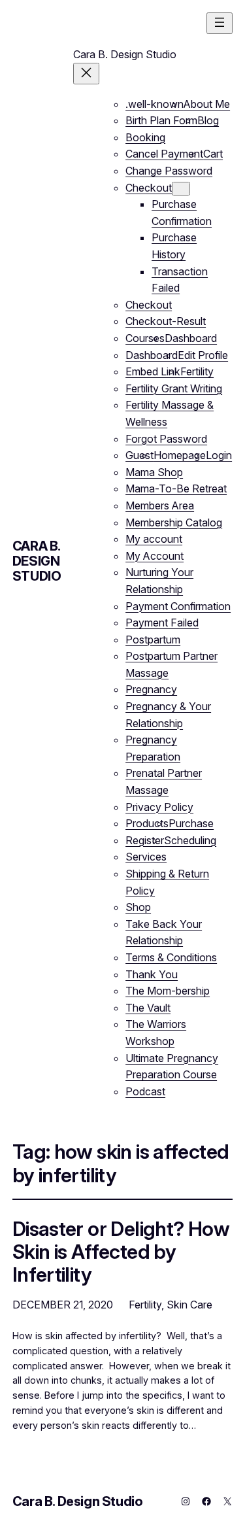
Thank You (151, 974)
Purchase (191, 823)
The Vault (148, 1007)
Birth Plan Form (161, 120)
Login (219, 455)
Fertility (197, 371)
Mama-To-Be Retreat (176, 488)
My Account (154, 555)
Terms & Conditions (171, 957)
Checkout (148, 187)
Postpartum (152, 639)
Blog (208, 120)
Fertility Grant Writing (173, 388)
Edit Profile (203, 355)
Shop (138, 907)
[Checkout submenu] (181, 189)
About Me (207, 104)
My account (153, 538)
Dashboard (191, 338)
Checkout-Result (165, 321)
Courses (145, 338)
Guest (139, 455)
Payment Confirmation (178, 606)
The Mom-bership (167, 990)
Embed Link (152, 371)
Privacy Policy (159, 806)
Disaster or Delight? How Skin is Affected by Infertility (120, 1251)
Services (146, 856)
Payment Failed (162, 622)
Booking (145, 137)
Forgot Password (166, 438)
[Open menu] (219, 23)
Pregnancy (151, 689)
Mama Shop (154, 472)
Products (147, 823)
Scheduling (190, 840)
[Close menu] (86, 73)
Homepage (180, 455)
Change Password (168, 170)
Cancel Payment (164, 153)
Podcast (145, 1091)
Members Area (159, 505)
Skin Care (189, 1304)
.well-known (154, 104)
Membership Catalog (173, 522)
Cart (213, 153)
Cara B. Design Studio (36, 561)
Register (144, 840)
